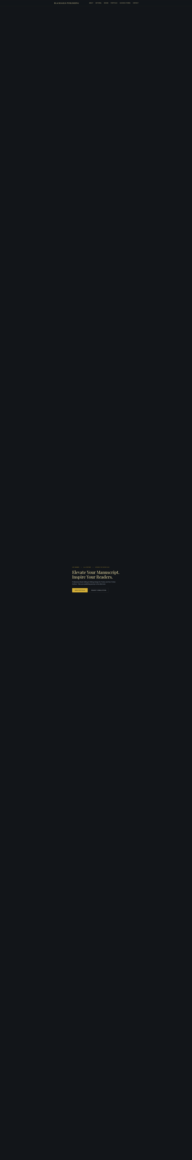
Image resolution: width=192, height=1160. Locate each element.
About (91, 3)
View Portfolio (80, 590)
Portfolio (114, 3)
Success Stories (125, 3)
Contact (136, 3)
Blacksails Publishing (66, 3)
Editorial (99, 3)
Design (106, 3)
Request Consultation (98, 590)
